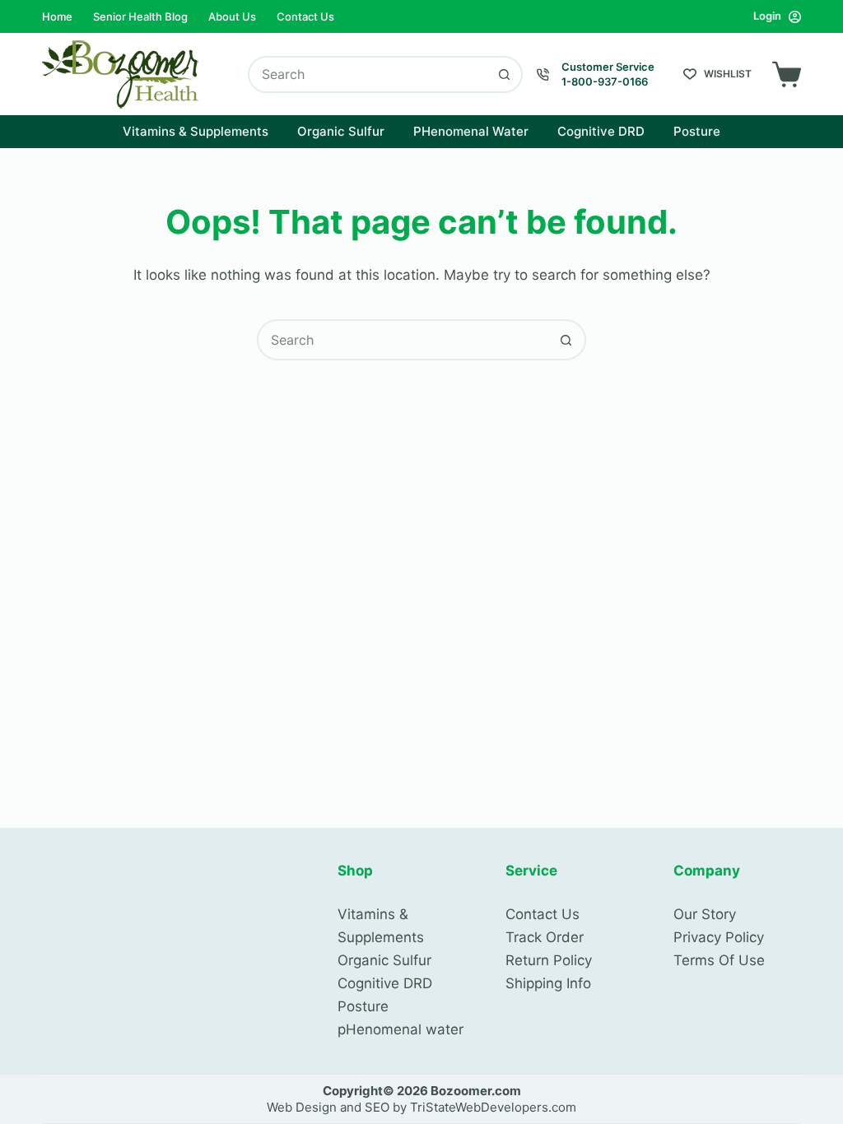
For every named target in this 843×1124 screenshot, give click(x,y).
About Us (232, 16)
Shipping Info (548, 983)
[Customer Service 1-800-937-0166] (543, 74)
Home (57, 16)
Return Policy (548, 960)
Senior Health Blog (140, 16)
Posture (696, 131)
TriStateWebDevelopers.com (493, 1107)
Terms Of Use (719, 960)
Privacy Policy (718, 937)
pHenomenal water (400, 1029)
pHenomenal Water (471, 131)
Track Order (544, 937)
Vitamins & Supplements (195, 131)
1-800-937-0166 (604, 81)
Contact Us (305, 16)
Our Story (704, 914)
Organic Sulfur (340, 131)
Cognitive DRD (601, 131)
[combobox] (368, 74)
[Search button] (504, 74)
